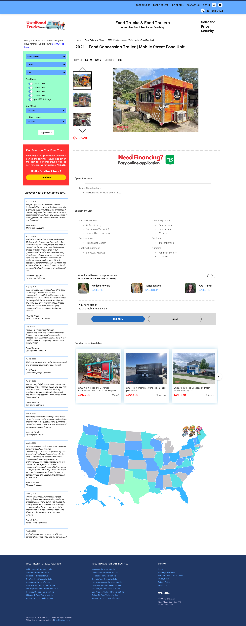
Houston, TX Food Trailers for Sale (106, 589)
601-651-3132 (169, 598)
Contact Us (193, 5)
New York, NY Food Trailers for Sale (106, 585)
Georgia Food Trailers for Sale (104, 579)
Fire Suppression (33, 117)
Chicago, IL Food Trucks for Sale (39, 595)
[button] (82, 131)
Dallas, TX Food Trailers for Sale (105, 595)
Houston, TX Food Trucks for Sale (40, 592)
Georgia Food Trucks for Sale (38, 582)
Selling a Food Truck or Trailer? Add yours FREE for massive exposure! (44, 43)
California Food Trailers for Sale (105, 572)
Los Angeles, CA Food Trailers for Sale (108, 592)
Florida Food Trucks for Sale (38, 576)
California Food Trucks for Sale (39, 569)
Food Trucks (143, 5)
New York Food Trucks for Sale (39, 579)
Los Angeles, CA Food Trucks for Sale (42, 589)
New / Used (31, 106)
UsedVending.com (62, 620)
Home (160, 569)
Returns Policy (164, 582)
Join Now (46, 177)
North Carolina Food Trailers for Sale (107, 582)
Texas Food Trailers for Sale (103, 569)
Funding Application (166, 572)
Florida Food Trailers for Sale (104, 576)
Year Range (31, 79)
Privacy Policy (163, 579)
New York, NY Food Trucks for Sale (40, 585)
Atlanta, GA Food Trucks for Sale (39, 598)
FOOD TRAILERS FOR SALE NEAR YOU (110, 564)
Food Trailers (160, 5)
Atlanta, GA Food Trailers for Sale (105, 598)
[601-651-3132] (203, 11)
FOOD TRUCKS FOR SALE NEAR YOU (43, 564)
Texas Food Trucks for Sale (37, 572)
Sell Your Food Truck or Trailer (170, 576)
